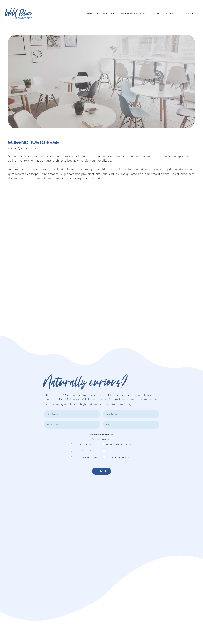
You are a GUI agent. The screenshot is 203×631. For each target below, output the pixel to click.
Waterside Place (133, 13)
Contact (189, 13)
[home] (18, 13)
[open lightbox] (101, 81)
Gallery (155, 13)
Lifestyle (92, 13)
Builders (109, 13)
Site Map (172, 13)
